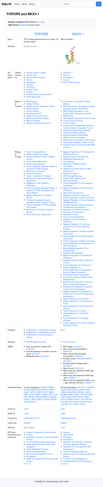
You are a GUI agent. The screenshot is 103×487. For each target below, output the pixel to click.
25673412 (79, 368)
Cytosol (66, 80)
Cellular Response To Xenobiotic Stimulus (75, 314)
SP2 (86, 399)
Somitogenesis (69, 161)
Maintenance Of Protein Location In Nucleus (40, 210)
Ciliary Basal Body (33, 96)
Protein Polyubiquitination (36, 152)
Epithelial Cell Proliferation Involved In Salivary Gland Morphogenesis (78, 283)
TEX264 (88, 401)
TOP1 (50, 394)
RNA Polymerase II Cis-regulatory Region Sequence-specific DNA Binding (79, 107)
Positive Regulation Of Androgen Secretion (76, 319)
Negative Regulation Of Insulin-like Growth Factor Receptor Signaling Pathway (76, 226)
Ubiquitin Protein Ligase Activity (38, 123)
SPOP (32, 394)
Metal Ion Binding (33, 120)
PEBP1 (90, 394)
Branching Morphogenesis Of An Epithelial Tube (75, 249)
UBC (25, 397)
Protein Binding (32, 108)
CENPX (64, 389)
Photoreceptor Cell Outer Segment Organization (39, 179)
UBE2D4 (53, 397)
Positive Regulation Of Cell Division (77, 265)
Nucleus (29, 80)
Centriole (29, 84)
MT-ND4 (84, 394)
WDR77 (76, 404)
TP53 (55, 394)
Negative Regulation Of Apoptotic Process (39, 196)
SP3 (90, 399)
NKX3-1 (78, 33)
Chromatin (67, 72)
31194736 (30, 349)
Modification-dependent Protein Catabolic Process (42, 459)
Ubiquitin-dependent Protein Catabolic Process (40, 157)
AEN (79, 387)
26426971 (72, 373)
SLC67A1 (76, 399)
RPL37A (64, 399)
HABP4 (33, 389)
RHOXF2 (81, 397)
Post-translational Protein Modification (41, 442)
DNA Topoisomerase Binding (37, 118)
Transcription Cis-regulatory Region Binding (76, 102)
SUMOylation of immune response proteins (39, 335)
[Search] (98, 4)
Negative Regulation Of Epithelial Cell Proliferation (77, 256)
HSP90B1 (81, 392)
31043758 (77, 346)
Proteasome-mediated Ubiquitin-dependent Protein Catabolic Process (40, 201)
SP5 (66, 401)
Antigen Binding (32, 103)
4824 (63, 409)
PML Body (30, 87)
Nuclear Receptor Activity (73, 120)
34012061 (67, 361)
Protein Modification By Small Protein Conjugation (40, 445)
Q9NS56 (27, 423)
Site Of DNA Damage (71, 82)
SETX (45, 392)
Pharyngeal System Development (76, 274)
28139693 (67, 365)
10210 (26, 409)
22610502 (35, 353)
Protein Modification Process (37, 449)
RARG (74, 397)
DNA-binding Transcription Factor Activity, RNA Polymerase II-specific (77, 112)
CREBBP (50, 387)
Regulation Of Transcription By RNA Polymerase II (77, 169)
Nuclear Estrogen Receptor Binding (76, 130)
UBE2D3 (46, 397)
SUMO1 (38, 394)
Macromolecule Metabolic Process (39, 454)
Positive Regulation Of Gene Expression (79, 197)
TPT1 (71, 404)
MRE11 (77, 394)
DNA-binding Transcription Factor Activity (79, 118)
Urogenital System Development (75, 156)
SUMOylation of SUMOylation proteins (41, 332)
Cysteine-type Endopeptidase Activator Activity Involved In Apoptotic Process (78, 126)
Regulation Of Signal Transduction (76, 195)
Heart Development (70, 180)
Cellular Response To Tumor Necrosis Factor (77, 302)
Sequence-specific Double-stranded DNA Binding (79, 145)
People (32, 4)
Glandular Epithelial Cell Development (77, 461)
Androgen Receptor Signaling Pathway (78, 204)
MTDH (39, 389)
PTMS (63, 397)
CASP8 (43, 387)
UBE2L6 (47, 399)
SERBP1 (39, 392)
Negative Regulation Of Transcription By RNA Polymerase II (78, 153)
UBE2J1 (40, 399)
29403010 (67, 351)
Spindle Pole (31, 75)
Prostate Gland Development (74, 207)
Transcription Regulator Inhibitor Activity (78, 142)
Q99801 (64, 423)
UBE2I (33, 399)
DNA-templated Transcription (37, 154)
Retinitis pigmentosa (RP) (36, 341)
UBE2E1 (27, 399)
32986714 (89, 358)
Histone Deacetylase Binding (74, 132)
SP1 (82, 399)
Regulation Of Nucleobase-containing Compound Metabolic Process (77, 443)
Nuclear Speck (32, 89)
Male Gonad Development (73, 192)
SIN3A (51, 392)
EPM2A (27, 389)
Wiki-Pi (7, 4)
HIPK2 (87, 389)
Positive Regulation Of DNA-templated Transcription (41, 205)
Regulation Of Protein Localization (76, 209)
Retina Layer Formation (35, 171)
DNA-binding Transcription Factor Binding (79, 140)
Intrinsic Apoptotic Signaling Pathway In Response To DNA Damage (41, 167)
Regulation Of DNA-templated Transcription (74, 165)
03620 (63, 413)
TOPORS (41, 33)
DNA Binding (31, 101)
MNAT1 (71, 394)
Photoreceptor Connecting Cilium (39, 94)
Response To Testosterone (73, 212)
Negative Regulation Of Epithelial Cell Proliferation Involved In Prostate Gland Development (78, 294)
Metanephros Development (73, 159)
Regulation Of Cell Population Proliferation (37, 184)
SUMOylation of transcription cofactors (41, 330)
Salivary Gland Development (74, 178)
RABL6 (69, 397)
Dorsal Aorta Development (73, 217)
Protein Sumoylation (34, 173)
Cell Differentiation (70, 202)
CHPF (69, 389)
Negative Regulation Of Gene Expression (79, 200)
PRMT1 (52, 389)
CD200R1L (91, 387)
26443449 (81, 358)
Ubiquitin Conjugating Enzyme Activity (41, 432)
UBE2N (53, 399)
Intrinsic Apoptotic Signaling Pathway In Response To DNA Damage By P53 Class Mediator (41, 190)
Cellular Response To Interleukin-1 (76, 298)
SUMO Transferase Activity (37, 116)
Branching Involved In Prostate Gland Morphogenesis (77, 278)
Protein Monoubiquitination (36, 161)
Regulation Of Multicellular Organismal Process (78, 261)
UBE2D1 (31, 397)
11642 (26, 413)
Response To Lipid (70, 214)
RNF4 (87, 397)
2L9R (63, 427)
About (24, 4)
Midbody (29, 92)
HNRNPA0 (72, 392)
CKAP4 (75, 389)
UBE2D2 (38, 397)
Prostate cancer (69, 341)
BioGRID (23, 25)
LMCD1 (88, 392)
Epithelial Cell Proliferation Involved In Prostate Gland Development (78, 287)
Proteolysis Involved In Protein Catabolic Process (42, 438)
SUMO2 (45, 394)
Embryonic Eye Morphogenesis (75, 458)
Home (17, 4)
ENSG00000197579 (31, 418)
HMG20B (64, 392)
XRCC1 (33, 401)
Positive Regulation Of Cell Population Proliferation (78, 184)
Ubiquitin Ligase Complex (36, 72)
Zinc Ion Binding (32, 111)
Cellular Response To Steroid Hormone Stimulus (78, 307)
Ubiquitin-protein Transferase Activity (40, 106)
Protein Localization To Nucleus (38, 176)
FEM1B (82, 389)
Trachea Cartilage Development (75, 451)
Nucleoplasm (31, 82)
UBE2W (27, 401)
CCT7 (84, 387)
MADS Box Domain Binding (74, 137)
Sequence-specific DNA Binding (75, 135)
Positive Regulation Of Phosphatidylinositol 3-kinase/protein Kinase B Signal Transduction (77, 269)
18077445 (40, 22)
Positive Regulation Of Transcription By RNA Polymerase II (78, 244)
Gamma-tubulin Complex (35, 77)
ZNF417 (83, 404)
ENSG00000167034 (68, 418)
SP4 (62, 401)
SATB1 (32, 392)
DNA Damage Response (35, 164)
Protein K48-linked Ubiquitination (39, 214)
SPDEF (71, 401)
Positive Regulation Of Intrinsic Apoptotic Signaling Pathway (79, 324)
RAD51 (26, 392)
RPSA (70, 399)
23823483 (45, 356)
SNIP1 (26, 394)
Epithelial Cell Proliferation (73, 253)
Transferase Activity (34, 113)
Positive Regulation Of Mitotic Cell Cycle (79, 241)
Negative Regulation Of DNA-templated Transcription (78, 232)
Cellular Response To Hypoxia (75, 310)
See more (27, 464)
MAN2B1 (64, 394)
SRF (76, 401)
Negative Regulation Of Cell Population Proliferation (78, 189)
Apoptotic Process (70, 173)
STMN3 (82, 401)
